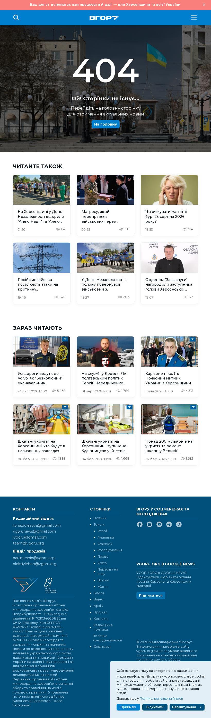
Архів (98, 606)
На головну (105, 124)
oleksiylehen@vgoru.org (34, 564)
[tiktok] (178, 526)
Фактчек (105, 544)
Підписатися (151, 595)
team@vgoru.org (28, 543)
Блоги (99, 593)
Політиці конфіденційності (161, 698)
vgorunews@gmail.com (34, 531)
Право (103, 556)
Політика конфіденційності (107, 638)
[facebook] (139, 526)
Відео (98, 599)
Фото (102, 563)
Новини (100, 518)
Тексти (99, 524)
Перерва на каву (108, 571)
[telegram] (169, 526)
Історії (103, 531)
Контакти (101, 619)
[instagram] (149, 526)
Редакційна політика (103, 627)
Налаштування (184, 707)
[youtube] (159, 526)
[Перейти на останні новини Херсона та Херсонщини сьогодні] (104, 18)
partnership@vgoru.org (34, 558)
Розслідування (110, 550)
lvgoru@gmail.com (30, 537)
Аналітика (106, 537)
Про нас (100, 612)
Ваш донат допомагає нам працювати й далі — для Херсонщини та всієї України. (105, 4)
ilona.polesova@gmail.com (37, 525)
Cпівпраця (102, 646)
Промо (103, 580)
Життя (103, 587)
